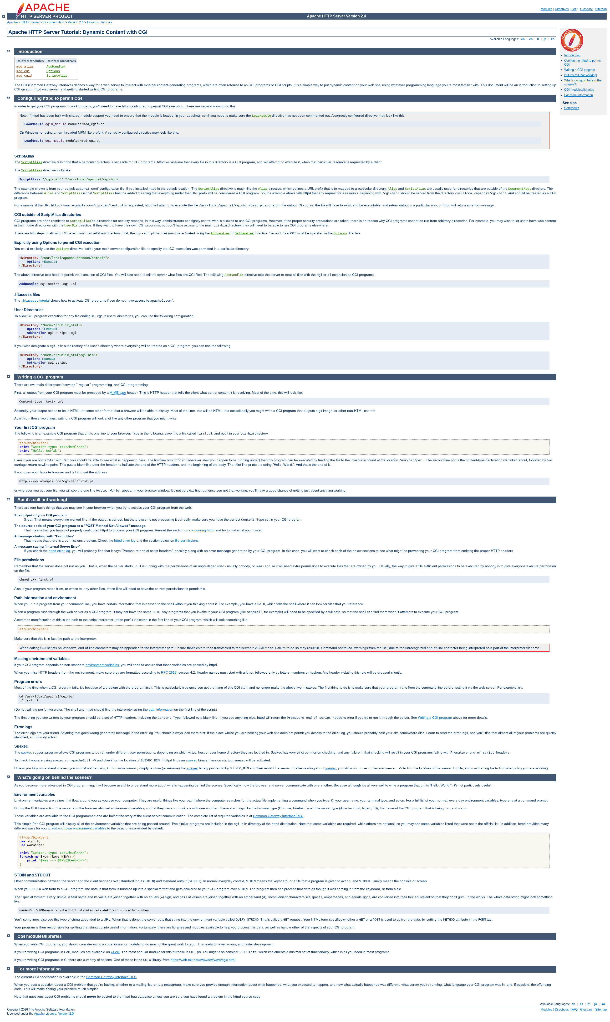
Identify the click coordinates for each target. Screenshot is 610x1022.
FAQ (574, 9)
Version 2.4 (75, 22)
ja (545, 39)
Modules (546, 9)
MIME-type (118, 392)
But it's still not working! (580, 75)
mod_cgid (24, 76)
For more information (578, 95)
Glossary (586, 9)
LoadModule (261, 116)
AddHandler (56, 66)
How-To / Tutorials (99, 22)
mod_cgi (23, 71)
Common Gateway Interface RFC (278, 816)
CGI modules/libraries (579, 89)
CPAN (115, 952)
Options (53, 71)
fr (538, 39)
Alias (263, 189)
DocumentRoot (519, 189)
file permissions (186, 540)
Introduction (572, 55)
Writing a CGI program (579, 70)
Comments (571, 108)
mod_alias (25, 66)
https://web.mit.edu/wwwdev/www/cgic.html (203, 960)
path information (161, 709)
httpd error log (125, 540)
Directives (562, 9)
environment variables (102, 665)
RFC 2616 (169, 672)
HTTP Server (30, 22)
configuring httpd (201, 530)
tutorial (35, 300)
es (531, 39)
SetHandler (244, 233)
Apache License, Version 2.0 (54, 1013)
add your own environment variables (78, 828)
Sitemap (601, 9)
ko (552, 39)
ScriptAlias (56, 76)
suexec (26, 752)
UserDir (71, 225)
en (523, 39)
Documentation (53, 22)
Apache (12, 22)
